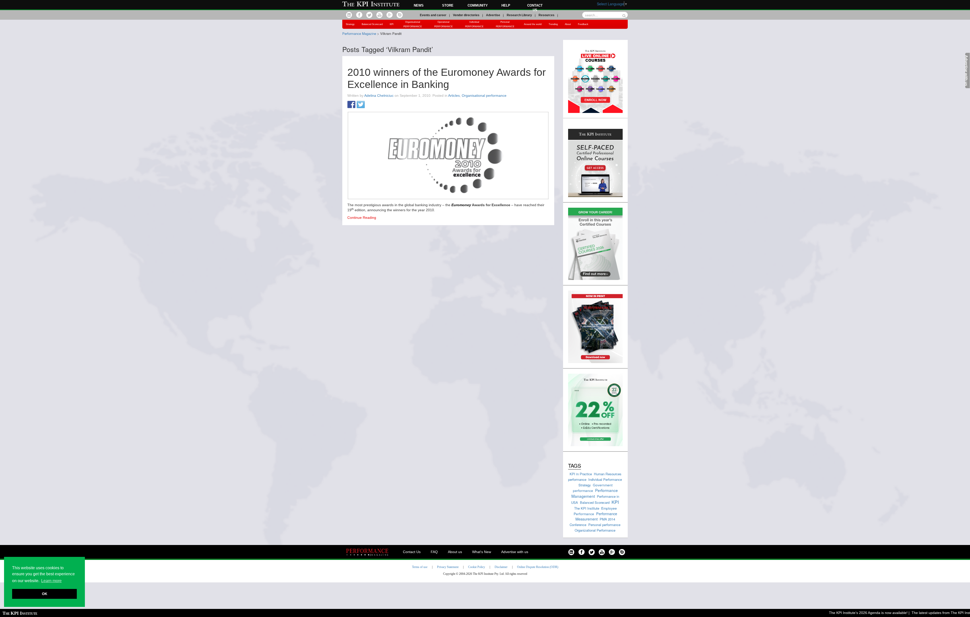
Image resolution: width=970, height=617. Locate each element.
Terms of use (419, 567)
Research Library (519, 15)
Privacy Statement (447, 567)
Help (505, 5)
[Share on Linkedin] (370, 105)
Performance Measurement (596, 516)
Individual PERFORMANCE (474, 24)
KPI (392, 24)
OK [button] (44, 594)
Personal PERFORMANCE (505, 24)
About (568, 24)
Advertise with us (514, 552)
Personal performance (604, 524)
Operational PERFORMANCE (443, 24)
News (419, 5)
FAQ (434, 552)
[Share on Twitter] (361, 105)
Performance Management (594, 493)
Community (478, 5)
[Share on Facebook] (351, 105)
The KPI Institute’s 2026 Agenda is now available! (855, 613)
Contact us (535, 8)
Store (447, 5)
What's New (481, 552)
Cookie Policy (476, 567)
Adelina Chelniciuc (379, 95)
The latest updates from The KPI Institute (931, 613)
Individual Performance (605, 479)
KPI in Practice (581, 473)
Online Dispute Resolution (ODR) (537, 567)
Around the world (533, 24)
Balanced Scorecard (372, 24)
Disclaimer (501, 567)
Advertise (493, 15)
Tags (574, 465)
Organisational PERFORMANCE (412, 24)
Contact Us (412, 552)
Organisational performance (484, 95)
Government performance (593, 487)
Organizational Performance (595, 530)
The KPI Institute (586, 508)
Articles (454, 95)
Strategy (350, 24)
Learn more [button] (51, 581)
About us (455, 552)
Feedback (583, 24)
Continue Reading (361, 218)
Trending (553, 24)
